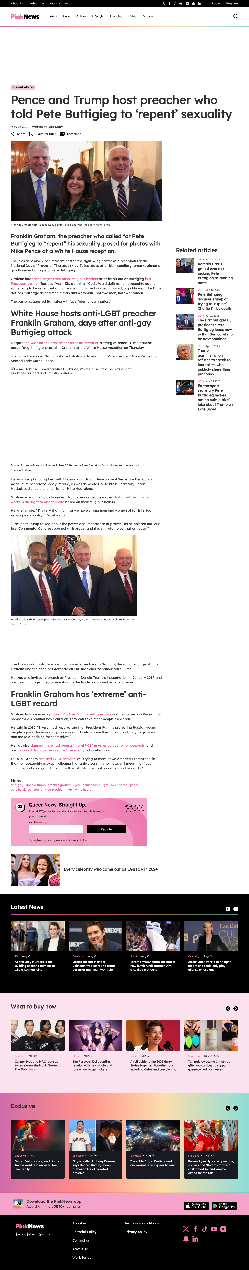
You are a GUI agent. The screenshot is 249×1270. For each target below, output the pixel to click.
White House (83, 789)
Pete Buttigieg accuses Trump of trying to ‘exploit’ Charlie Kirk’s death (214, 301)
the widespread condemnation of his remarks (61, 343)
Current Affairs (23, 87)
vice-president (55, 789)
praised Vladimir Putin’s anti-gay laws (80, 714)
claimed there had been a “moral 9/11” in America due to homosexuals (88, 745)
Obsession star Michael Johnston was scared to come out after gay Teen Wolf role (94, 965)
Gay (77, 785)
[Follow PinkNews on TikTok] (204, 1230)
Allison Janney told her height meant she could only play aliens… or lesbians (209, 965)
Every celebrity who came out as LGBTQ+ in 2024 (111, 869)
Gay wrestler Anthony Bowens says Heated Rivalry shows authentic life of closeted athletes (94, 1167)
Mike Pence (119, 785)
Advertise (37, 3)
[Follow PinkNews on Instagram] (223, 1230)
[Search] (235, 16)
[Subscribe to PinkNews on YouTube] (214, 1230)
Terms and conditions (141, 1223)
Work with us (59, 3)
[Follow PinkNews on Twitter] (185, 1230)
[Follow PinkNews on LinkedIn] (199, 3)
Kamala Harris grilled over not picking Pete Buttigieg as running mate (215, 273)
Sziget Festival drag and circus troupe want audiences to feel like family (37, 1165)
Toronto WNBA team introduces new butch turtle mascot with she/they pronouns (152, 965)
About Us (17, 3)
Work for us (81, 1257)
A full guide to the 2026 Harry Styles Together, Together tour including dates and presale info (153, 1065)
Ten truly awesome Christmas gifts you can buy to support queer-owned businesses (209, 1065)
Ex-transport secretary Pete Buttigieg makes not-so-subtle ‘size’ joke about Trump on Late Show (215, 397)
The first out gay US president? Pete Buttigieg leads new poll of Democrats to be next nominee (215, 329)
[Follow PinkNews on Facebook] (195, 1230)
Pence (134, 785)
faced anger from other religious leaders (65, 279)
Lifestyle (97, 16)
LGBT (105, 785)
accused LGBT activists (57, 759)
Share (21, 134)
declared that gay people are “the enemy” (52, 750)
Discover (148, 16)
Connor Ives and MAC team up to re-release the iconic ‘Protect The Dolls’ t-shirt (37, 1065)
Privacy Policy (78, 840)
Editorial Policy (84, 1232)
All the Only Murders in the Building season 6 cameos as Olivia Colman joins (35, 965)
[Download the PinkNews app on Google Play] (224, 1206)
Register (232, 3)
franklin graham (60, 785)
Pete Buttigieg (21, 789)
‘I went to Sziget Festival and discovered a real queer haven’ (152, 1163)
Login (216, 3)
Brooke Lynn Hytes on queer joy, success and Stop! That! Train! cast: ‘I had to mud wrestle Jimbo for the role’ (211, 1167)
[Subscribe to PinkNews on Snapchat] (185, 1239)
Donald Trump (36, 785)
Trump (38, 789)
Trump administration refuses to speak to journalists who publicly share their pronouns (214, 362)
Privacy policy (135, 1232)
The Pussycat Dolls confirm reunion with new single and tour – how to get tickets (92, 1065)
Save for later (46, 134)
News (66, 16)
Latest (53, 16)
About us (79, 1223)
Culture (81, 16)
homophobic (91, 785)
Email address (43, 822)
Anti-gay (17, 785)
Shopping (116, 16)
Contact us (81, 1240)
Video (132, 16)
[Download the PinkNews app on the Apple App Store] (196, 1206)
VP (70, 789)
